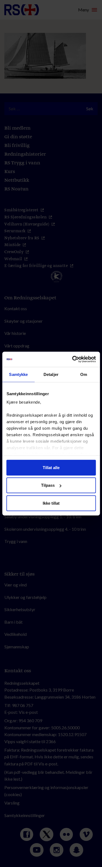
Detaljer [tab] (51, 374)
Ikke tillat (51, 503)
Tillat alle (51, 467)
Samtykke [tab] (18, 374)
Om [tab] (83, 374)
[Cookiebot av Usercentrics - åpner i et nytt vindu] (73, 359)
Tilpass (48, 485)
